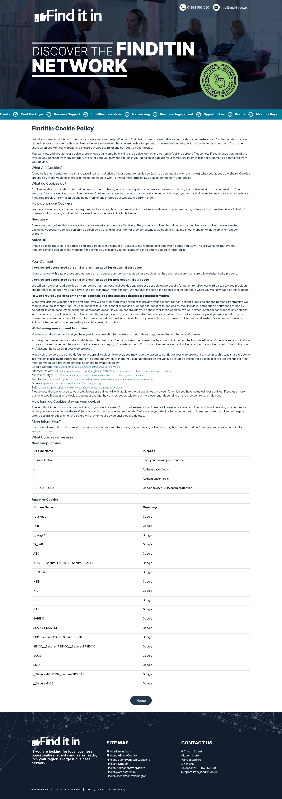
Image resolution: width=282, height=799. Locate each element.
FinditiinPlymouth (117, 763)
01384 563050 (206, 768)
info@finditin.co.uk (234, 7)
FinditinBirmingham (118, 751)
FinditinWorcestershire (121, 772)
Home (141, 700)
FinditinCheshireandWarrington (126, 776)
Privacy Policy (95, 789)
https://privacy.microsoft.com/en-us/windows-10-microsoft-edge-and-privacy (98, 375)
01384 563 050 (198, 7)
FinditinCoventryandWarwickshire (128, 759)
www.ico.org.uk (42, 431)
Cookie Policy (117, 789)
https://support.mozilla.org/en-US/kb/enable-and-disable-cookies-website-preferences (103, 379)
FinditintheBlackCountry (122, 755)
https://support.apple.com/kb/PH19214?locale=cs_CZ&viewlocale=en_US (82, 387)
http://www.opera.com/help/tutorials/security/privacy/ (71, 383)
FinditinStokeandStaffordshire (125, 768)
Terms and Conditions (67, 789)
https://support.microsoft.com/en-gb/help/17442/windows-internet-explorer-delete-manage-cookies (113, 371)
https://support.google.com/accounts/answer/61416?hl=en (87, 366)
